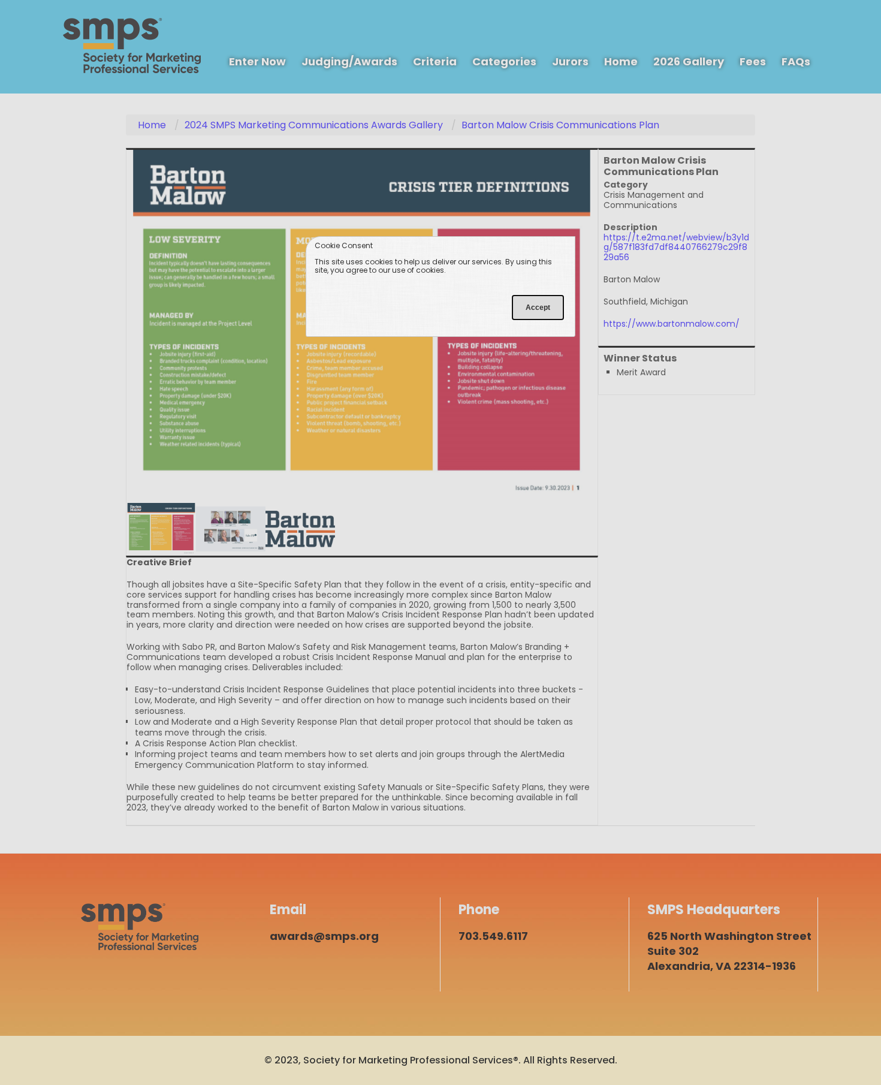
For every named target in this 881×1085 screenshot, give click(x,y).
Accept (538, 307)
